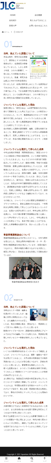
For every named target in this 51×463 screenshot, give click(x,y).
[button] (45, 307)
